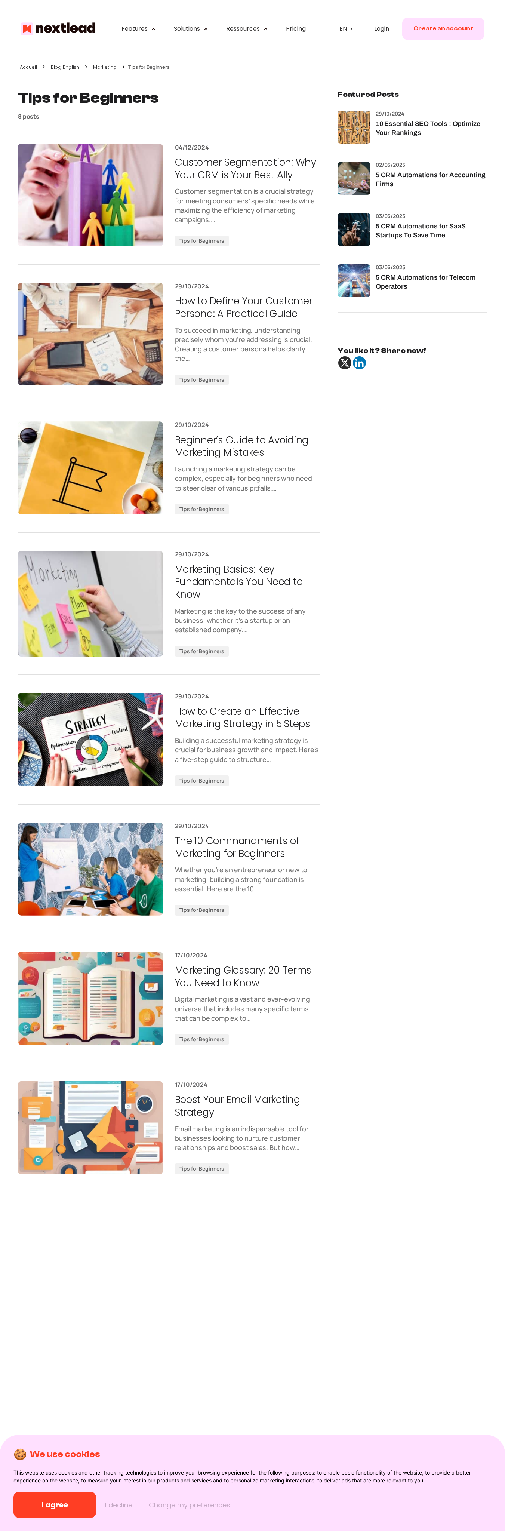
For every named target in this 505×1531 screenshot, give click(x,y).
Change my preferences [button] (189, 1505)
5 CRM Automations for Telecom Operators (426, 282)
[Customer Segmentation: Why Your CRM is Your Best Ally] (90, 195)
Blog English (65, 67)
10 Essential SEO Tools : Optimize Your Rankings (428, 128)
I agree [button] (54, 1505)
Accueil (28, 67)
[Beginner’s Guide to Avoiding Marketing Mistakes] (90, 467)
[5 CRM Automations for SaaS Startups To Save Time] (354, 229)
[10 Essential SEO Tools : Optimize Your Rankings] (354, 127)
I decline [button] (118, 1505)
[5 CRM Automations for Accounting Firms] (354, 178)
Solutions (187, 28)
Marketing (105, 67)
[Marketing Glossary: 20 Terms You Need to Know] (90, 998)
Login (381, 28)
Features (135, 28)
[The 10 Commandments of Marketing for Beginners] (90, 869)
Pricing (296, 28)
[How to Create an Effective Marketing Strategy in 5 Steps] (90, 739)
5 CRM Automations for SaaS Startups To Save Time (420, 230)
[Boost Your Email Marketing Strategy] (90, 1127)
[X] (344, 362)
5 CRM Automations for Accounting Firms (431, 179)
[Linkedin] (359, 362)
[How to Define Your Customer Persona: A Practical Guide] (90, 334)
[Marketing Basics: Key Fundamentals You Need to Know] (90, 604)
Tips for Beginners (201, 240)
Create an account (443, 28)
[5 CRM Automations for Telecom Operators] (354, 280)
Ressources (243, 28)
